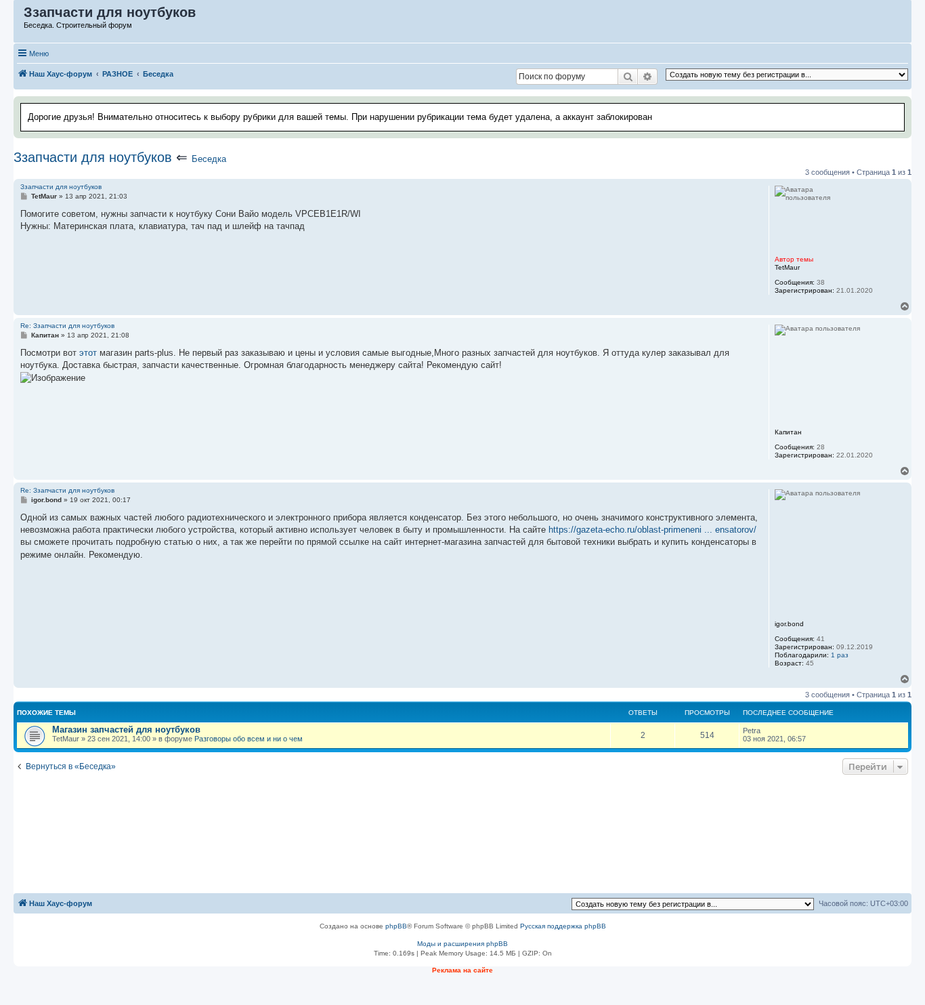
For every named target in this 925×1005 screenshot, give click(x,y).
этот (88, 353)
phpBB (396, 926)
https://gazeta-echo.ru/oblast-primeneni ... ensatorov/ (652, 530)
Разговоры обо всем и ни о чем (248, 739)
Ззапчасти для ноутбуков (93, 157)
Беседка (209, 159)
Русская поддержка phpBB (563, 926)
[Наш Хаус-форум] (19, 15)
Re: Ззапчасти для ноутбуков (67, 325)
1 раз (839, 655)
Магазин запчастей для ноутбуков (126, 729)
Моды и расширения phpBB (462, 943)
